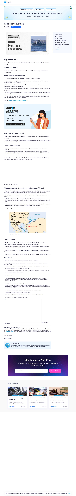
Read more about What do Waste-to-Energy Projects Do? (11, 406)
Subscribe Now (55, 370)
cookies (35, 493)
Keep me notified (16, 26)
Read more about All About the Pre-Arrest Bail (53, 406)
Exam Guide (39, 9)
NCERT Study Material (26, 9)
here (66, 493)
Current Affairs (50, 9)
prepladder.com (20, 493)
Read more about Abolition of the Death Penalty (32, 406)
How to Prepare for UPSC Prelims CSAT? (18, 100)
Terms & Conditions (48, 493)
